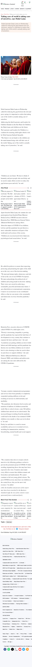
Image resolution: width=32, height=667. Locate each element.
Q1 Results (21, 562)
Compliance (5, 639)
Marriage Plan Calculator (21, 603)
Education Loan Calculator (8, 603)
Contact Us (12, 639)
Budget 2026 (19, 629)
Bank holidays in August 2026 (9, 565)
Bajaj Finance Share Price (19, 581)
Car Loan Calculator (7, 601)
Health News (19, 626)
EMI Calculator (6, 598)
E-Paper (17, 8)
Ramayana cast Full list (8, 573)
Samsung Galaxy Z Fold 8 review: (10, 584)
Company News (13, 618)
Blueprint (28, 8)
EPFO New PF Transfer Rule (9, 568)
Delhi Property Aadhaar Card (9, 576)
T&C (18, 633)
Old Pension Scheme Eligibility (9, 570)
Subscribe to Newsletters (19, 609)
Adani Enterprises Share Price (22, 548)
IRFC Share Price (19, 551)
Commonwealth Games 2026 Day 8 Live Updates (13, 586)
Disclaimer (5, 636)
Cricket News (25, 621)
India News (5, 629)
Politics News (12, 629)
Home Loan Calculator (19, 601)
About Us (13, 633)
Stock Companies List (7, 609)
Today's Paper (6, 633)
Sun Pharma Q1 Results (8, 589)
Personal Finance (6, 624)
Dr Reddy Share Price (7, 556)
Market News (21, 618)
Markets (22, 8)
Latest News (5, 618)
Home (2, 8)
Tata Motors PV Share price (9, 554)
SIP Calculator (14, 598)
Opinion (13, 626)
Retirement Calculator (24, 598)
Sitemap (27, 639)
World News (6, 14)
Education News (6, 626)
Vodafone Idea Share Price (19, 556)
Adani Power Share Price (8, 551)
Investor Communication (14, 636)
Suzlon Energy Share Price (8, 548)
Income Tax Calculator (8, 595)
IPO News (28, 618)
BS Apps (9, 641)
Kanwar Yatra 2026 (19, 573)
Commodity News (6, 621)
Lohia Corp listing (6, 578)
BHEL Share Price (21, 554)
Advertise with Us (20, 639)
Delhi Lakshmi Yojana (22, 576)
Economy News (27, 626)
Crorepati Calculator (19, 595)
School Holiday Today (7, 581)
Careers (4, 641)
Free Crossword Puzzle (8, 612)
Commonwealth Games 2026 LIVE (10, 562)
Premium (7, 8)
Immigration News (16, 621)
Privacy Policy (24, 633)
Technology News (15, 624)
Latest (12, 8)
